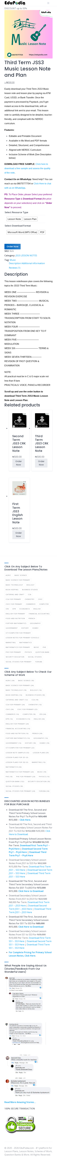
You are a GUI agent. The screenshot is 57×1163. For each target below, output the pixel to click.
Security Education (15, 657)
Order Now (12, 246)
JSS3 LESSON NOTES (26, 255)
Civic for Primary (14, 604)
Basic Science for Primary (18, 580)
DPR (14, 609)
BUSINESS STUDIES (30, 590)
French (31, 618)
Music (13, 259)
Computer (44, 604)
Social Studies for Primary (19, 662)
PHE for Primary (13, 652)
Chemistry (29, 599)
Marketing (11, 642)
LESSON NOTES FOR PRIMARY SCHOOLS (22, 638)
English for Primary (15, 614)
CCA (29, 594)
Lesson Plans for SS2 (17, 762)
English (37, 609)
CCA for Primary (13, 599)
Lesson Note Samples (17, 753)
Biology (30, 585)
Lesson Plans (41, 753)
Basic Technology (14, 585)
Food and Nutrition (15, 618)
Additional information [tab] (33, 263)
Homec (35, 628)
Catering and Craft (15, 594)
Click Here (25, 819)
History (25, 628)
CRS (7, 609)
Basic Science (21, 575)
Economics (25, 609)
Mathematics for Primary (18, 647)
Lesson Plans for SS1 (17, 757)
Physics (28, 652)
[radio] (14, 219)
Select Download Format (18, 225)
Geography (35, 623)
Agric (8, 575)
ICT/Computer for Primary (18, 633)
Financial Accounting (39, 614)
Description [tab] (15, 263)
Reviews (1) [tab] (14, 267)
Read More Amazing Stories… (20, 1102)
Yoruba (38, 662)
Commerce (31, 604)
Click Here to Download (30, 891)
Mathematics (25, 642)
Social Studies (35, 657)
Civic (40, 599)
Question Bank (42, 652)
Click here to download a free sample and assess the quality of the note (27, 168)
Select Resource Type (16, 212)
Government (12, 628)
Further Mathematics (16, 623)
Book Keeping (12, 590)
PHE (44, 647)
